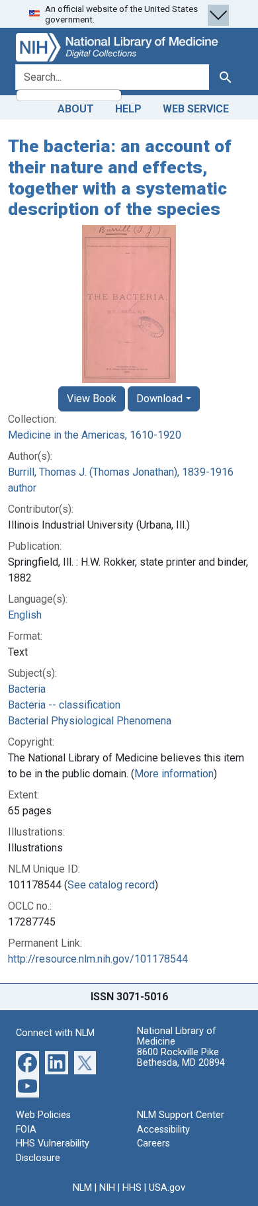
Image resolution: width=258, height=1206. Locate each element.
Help (128, 109)
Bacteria (27, 689)
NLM (82, 1187)
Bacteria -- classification (64, 705)
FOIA (26, 1129)
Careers (153, 1143)
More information (174, 773)
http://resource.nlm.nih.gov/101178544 (98, 959)
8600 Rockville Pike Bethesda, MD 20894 (181, 1057)
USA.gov (167, 1187)
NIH (107, 1187)
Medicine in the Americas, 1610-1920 (94, 435)
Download (159, 398)
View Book (91, 398)
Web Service (196, 109)
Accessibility (163, 1129)
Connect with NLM (55, 1033)
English (25, 615)
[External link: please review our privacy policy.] (27, 1062)
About (76, 109)
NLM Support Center (180, 1115)
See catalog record (111, 885)
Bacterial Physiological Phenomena (89, 720)
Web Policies (43, 1115)
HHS (132, 1187)
